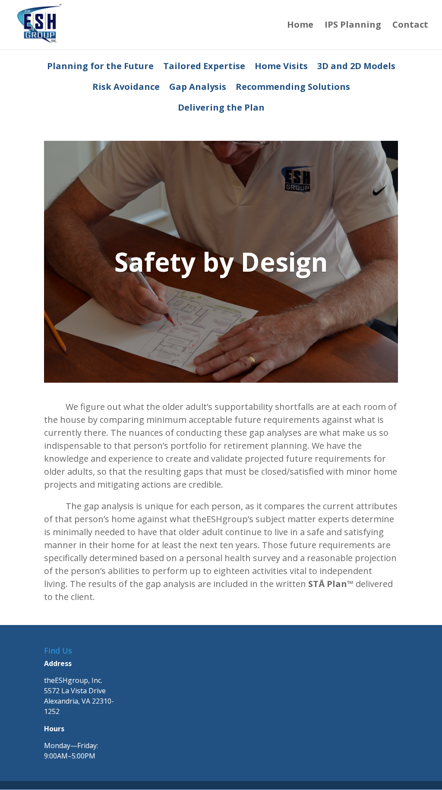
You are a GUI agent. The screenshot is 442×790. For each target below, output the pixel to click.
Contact (410, 26)
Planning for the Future (100, 67)
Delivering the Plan (221, 109)
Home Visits (281, 67)
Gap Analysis (197, 88)
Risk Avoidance (126, 88)
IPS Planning (353, 26)
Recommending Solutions (293, 88)
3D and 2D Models (356, 67)
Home (300, 26)
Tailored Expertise (204, 67)
